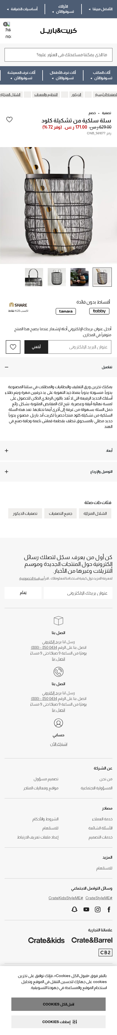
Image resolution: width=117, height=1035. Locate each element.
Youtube (86, 909)
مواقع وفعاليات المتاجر (40, 788)
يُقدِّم (23, 593)
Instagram (97, 909)
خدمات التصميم (100, 837)
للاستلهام (50, 828)
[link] (96, 31)
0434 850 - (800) (44, 647)
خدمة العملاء (102, 819)
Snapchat (74, 909)
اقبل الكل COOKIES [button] (58, 1004)
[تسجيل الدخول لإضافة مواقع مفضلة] (9, 120)
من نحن (105, 779)
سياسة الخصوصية (31, 578)
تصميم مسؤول (46, 779)
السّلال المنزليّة (95, 513)
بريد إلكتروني (52, 641)
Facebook (109, 909)
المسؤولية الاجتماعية (96, 788)
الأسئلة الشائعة (100, 828)
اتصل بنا (58, 658)
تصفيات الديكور (25, 513)
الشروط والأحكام (45, 819)
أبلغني (36, 347)
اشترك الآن (58, 744)
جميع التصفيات (60, 513)
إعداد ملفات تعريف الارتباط (37, 837)
